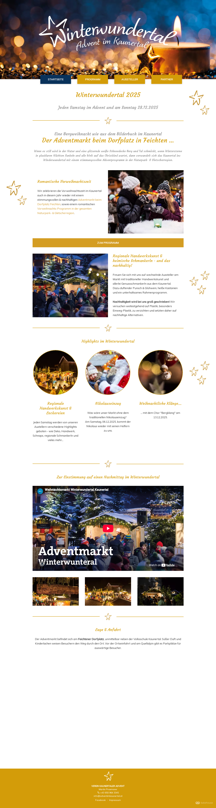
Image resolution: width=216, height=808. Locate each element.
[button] (55, 372)
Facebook (100, 800)
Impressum (115, 800)
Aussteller (129, 79)
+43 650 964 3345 (109, 792)
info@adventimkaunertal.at (108, 796)
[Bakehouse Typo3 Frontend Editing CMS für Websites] (204, 803)
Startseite (56, 79)
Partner (167, 79)
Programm (92, 79)
